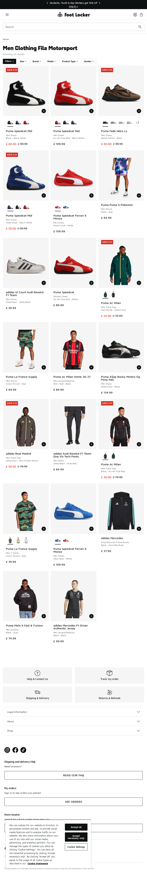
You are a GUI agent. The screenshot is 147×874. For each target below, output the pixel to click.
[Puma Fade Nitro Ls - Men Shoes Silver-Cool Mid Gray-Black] (113, 123)
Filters (8, 61)
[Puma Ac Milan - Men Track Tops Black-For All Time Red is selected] (105, 456)
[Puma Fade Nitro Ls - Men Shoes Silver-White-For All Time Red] (121, 123)
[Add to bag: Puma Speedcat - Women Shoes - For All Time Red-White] (91, 283)
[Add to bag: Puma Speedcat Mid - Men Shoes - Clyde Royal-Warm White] (44, 195)
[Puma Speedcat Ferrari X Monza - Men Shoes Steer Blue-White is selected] (58, 540)
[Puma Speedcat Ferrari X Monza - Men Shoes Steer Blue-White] (66, 207)
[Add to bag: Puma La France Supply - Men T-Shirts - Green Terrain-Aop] (44, 529)
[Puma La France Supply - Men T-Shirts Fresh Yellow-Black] (18, 540)
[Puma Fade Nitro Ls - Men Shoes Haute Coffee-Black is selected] (105, 123)
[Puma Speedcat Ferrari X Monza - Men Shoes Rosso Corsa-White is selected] (58, 207)
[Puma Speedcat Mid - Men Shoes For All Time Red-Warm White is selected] (58, 123)
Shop (10, 730)
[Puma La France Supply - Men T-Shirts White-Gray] (26, 540)
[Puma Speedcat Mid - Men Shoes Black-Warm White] (66, 123)
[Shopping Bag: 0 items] (141, 14)
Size (22, 61)
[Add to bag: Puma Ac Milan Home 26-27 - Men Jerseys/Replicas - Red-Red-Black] (91, 367)
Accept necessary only (76, 837)
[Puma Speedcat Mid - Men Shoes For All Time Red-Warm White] (26, 123)
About (10, 721)
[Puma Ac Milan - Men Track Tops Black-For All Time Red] (113, 295)
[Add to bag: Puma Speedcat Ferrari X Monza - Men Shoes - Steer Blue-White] (91, 529)
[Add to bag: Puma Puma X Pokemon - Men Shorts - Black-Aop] (139, 195)
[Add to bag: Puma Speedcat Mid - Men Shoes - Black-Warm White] (44, 111)
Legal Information (17, 711)
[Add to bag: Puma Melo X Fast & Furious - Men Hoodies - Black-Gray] (44, 616)
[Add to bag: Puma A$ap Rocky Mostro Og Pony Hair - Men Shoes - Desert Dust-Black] (139, 367)
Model (50, 61)
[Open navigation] (7, 14)
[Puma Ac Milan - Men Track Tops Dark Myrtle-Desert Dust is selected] (105, 295)
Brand (36, 61)
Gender (87, 61)
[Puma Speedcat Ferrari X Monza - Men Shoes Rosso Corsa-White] (66, 540)
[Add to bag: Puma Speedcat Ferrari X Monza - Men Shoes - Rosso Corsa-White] (91, 195)
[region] (73, 5)
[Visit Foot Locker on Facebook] (15, 750)
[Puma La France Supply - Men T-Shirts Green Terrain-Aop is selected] (10, 540)
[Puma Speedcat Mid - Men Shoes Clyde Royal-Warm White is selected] (10, 207)
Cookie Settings (76, 846)
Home (6, 39)
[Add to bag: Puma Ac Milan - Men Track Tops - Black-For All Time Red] (139, 444)
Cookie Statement (38, 863)
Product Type (68, 61)
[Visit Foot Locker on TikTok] (23, 750)
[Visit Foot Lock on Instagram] (7, 750)
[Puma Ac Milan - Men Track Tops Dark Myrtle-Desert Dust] (113, 456)
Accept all (76, 827)
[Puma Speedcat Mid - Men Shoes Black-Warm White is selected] (10, 123)
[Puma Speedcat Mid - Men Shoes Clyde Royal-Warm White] (18, 123)
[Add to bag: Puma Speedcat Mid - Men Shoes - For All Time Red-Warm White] (91, 111)
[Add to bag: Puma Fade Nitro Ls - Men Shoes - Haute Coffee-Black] (139, 111)
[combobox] (73, 27)
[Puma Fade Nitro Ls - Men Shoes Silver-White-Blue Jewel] (129, 123)
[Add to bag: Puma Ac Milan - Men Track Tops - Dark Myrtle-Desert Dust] (139, 283)
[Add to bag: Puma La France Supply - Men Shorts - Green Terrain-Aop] (44, 367)
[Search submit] (140, 27)
